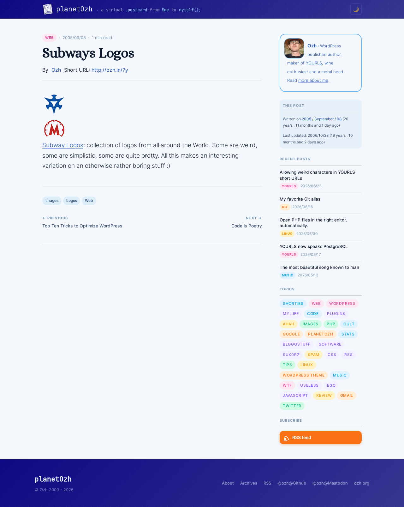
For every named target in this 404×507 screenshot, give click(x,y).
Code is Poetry (246, 225)
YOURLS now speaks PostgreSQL (314, 246)
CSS (332, 354)
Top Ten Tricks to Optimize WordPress (82, 225)
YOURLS (314, 62)
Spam (313, 354)
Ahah (288, 324)
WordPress (342, 303)
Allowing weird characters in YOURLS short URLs (317, 175)
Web (49, 37)
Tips (287, 364)
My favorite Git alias (300, 199)
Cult (348, 324)
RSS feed (301, 437)
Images (51, 200)
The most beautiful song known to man (319, 267)
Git (285, 207)
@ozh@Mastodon (330, 483)
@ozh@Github (291, 483)
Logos (71, 200)
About (228, 483)
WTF (287, 385)
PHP (331, 324)
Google (291, 334)
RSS (348, 354)
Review (324, 395)
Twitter (292, 405)
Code (313, 313)
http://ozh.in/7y (110, 70)
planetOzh (76, 9)
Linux (287, 233)
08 (339, 119)
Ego (331, 385)
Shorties (293, 303)
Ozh (56, 70)
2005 (306, 119)
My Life (291, 313)
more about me (313, 80)
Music (288, 275)
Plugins (336, 313)
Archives (248, 483)
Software (330, 344)
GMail (347, 395)
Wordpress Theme (304, 375)
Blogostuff (297, 344)
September (324, 119)
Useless (309, 385)
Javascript (295, 395)
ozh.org (361, 483)
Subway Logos (62, 145)
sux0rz (291, 354)
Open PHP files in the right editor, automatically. (313, 222)
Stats (348, 334)
